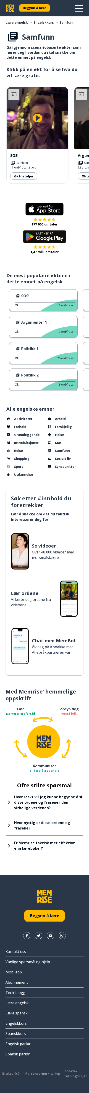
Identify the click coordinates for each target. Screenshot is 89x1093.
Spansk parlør (17, 1054)
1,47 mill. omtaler (44, 252)
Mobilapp (13, 972)
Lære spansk (16, 1013)
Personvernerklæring (42, 1073)
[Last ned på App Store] (44, 209)
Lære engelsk (16, 22)
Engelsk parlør (18, 1043)
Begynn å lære (34, 8)
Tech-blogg (15, 992)
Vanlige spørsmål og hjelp (27, 961)
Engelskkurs (44, 22)
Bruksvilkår (11, 1073)
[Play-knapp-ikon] (37, 118)
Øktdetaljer (23, 176)
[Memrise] (10, 8)
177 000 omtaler (44, 224)
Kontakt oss (15, 951)
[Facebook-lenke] (26, 935)
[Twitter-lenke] (38, 935)
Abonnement (16, 982)
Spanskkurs (15, 1033)
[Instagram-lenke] (62, 935)
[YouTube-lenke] (50, 935)
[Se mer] (78, 8)
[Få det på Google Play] (44, 236)
